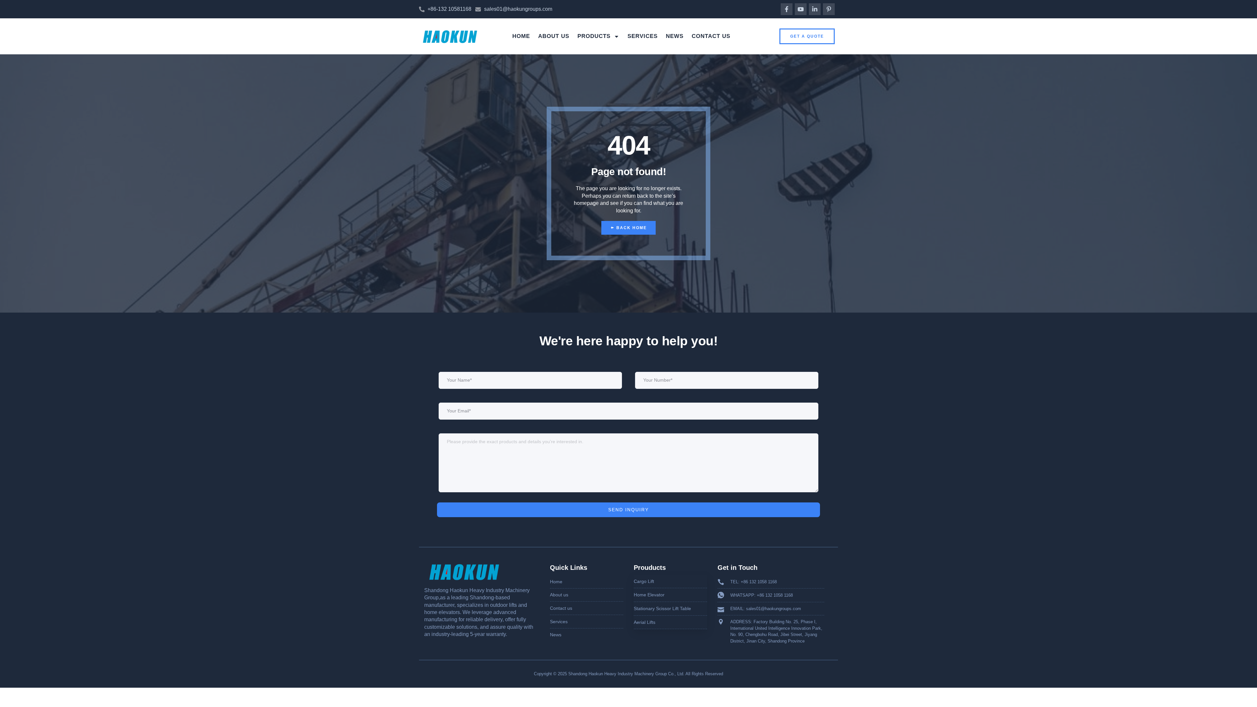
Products (593, 36)
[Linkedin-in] (815, 9)
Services (643, 36)
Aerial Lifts (644, 622)
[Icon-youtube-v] (801, 9)
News (674, 36)
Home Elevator (649, 594)
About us (553, 36)
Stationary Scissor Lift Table (662, 608)
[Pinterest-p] (829, 9)
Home (521, 36)
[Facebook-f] (786, 9)
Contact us (711, 36)
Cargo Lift (644, 581)
